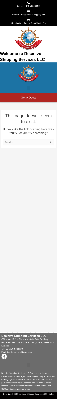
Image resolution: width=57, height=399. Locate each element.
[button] (28, 88)
